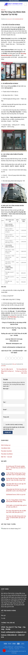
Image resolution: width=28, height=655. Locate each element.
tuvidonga (14, 653)
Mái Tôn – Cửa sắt (6, 457)
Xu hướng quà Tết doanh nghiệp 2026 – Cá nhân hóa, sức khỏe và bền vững (15, 467)
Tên (4, 402)
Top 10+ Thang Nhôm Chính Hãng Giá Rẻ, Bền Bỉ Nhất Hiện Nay (16, 500)
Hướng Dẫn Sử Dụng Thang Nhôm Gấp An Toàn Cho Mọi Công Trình (16, 479)
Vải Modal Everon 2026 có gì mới (15, 494)
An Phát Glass (12, 317)
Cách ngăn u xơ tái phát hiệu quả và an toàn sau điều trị (16, 506)
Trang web (6, 417)
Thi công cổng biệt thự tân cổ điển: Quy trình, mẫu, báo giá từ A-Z (16, 511)
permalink (3, 365)
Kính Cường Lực (5, 445)
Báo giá (3, 9)
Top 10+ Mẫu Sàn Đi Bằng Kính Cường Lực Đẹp (7, 371)
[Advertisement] (14, 565)
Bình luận (6, 388)
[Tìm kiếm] (25, 4)
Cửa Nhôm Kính (5, 448)
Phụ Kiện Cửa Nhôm (7, 454)
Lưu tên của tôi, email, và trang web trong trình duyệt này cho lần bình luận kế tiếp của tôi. (13, 427)
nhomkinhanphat (18, 19)
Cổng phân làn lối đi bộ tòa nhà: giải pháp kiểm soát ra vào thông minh (16, 490)
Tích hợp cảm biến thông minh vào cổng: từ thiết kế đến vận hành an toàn (16, 517)
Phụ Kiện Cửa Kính (6, 451)
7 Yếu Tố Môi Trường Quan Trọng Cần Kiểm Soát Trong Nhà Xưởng (15, 473)
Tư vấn (3, 618)
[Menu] (2, 4)
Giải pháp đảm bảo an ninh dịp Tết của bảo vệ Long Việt (16, 484)
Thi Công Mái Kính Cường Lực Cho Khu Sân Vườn (21, 371)
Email (5, 409)
